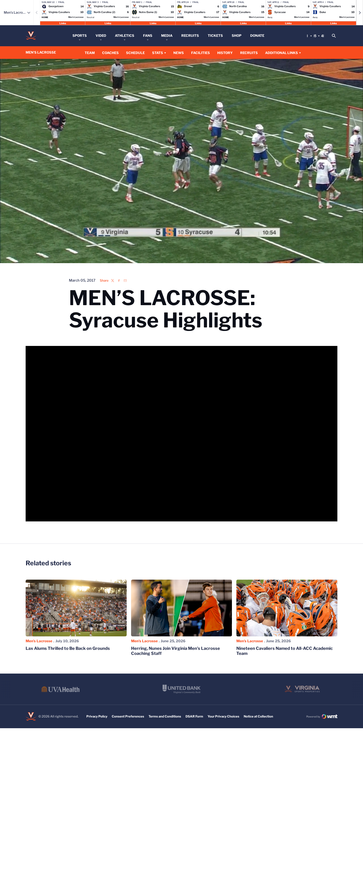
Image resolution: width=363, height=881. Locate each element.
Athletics (124, 36)
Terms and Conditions (165, 716)
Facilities (200, 53)
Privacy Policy (96, 716)
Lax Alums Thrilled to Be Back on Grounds (68, 648)
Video (101, 36)
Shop (236, 36)
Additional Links (281, 53)
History (225, 53)
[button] (359, 12)
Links (62, 23)
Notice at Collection (258, 716)
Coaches (110, 53)
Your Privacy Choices (223, 716)
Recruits (190, 36)
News (178, 53)
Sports (79, 36)
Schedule (135, 53)
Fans (147, 36)
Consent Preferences (128, 716)
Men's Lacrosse (39, 641)
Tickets (215, 36)
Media (166, 36)
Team (90, 53)
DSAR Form (194, 716)
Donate (257, 36)
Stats (157, 53)
